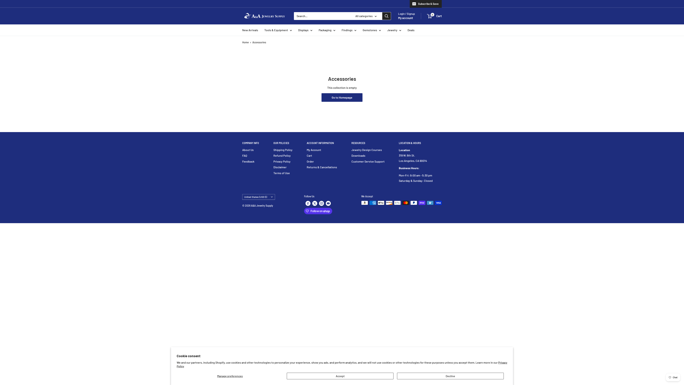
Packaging (325, 30)
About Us (248, 150)
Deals (411, 30)
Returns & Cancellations (322, 167)
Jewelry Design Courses (366, 150)
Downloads (358, 155)
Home (245, 42)
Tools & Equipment (276, 30)
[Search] (386, 16)
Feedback (248, 161)
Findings (347, 30)
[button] (429, 16)
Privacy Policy (282, 161)
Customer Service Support (368, 161)
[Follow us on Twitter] (314, 203)
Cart (309, 155)
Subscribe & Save (428, 3)
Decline (450, 376)
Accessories (259, 42)
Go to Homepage (342, 97)
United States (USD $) (255, 196)
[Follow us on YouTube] (328, 203)
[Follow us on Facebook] (307, 203)
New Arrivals (250, 30)
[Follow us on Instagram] (321, 203)
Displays (303, 30)
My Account (314, 150)
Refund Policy (282, 155)
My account (405, 18)
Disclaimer (280, 167)
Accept (340, 376)
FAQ (244, 155)
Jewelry (392, 30)
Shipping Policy (282, 150)
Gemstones (370, 30)
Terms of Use (281, 173)
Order (310, 161)
